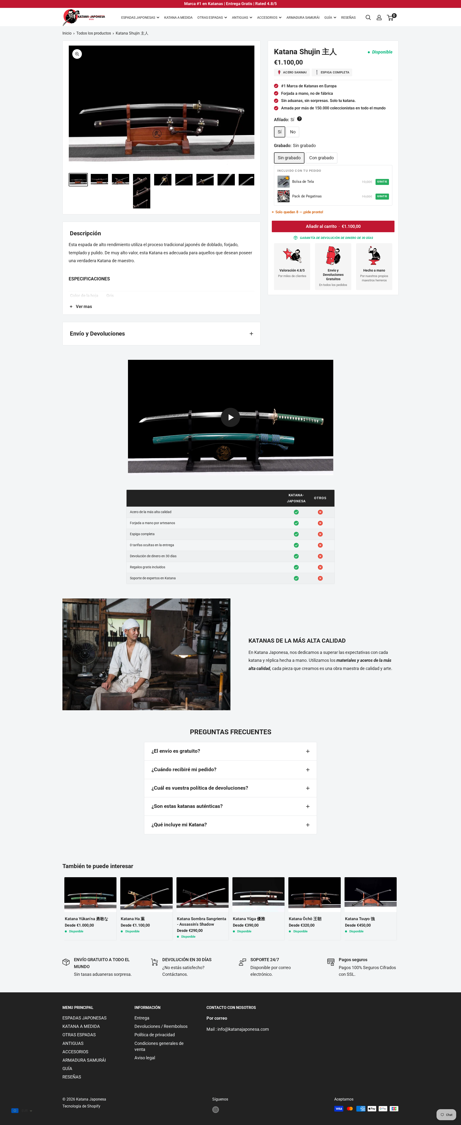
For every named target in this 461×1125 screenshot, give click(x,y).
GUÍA (328, 17)
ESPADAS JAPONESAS (138, 17)
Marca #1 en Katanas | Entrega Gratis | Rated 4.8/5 (230, 3)
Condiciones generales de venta (159, 1046)
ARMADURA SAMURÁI (303, 17)
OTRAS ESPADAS (210, 17)
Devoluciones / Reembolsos (161, 1026)
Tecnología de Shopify (81, 1106)
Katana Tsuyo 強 (360, 918)
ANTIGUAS (240, 17)
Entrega (141, 1017)
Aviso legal (144, 1057)
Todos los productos (93, 33)
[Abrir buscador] (368, 17)
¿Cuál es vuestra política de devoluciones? (200, 788)
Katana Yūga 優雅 (249, 918)
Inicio (67, 33)
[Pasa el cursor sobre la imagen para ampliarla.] (77, 54)
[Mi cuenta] (379, 17)
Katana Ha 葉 (133, 918)
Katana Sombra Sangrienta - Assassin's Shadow (201, 921)
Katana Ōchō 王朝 (305, 918)
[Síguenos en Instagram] (215, 1109)
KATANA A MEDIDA (178, 17)
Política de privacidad (154, 1034)
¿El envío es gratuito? (176, 751)
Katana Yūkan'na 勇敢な (86, 918)
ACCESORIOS (267, 17)
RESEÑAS (348, 17)
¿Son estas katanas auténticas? (187, 806)
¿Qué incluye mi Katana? (179, 825)
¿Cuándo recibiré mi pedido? (184, 769)
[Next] (398, 908)
